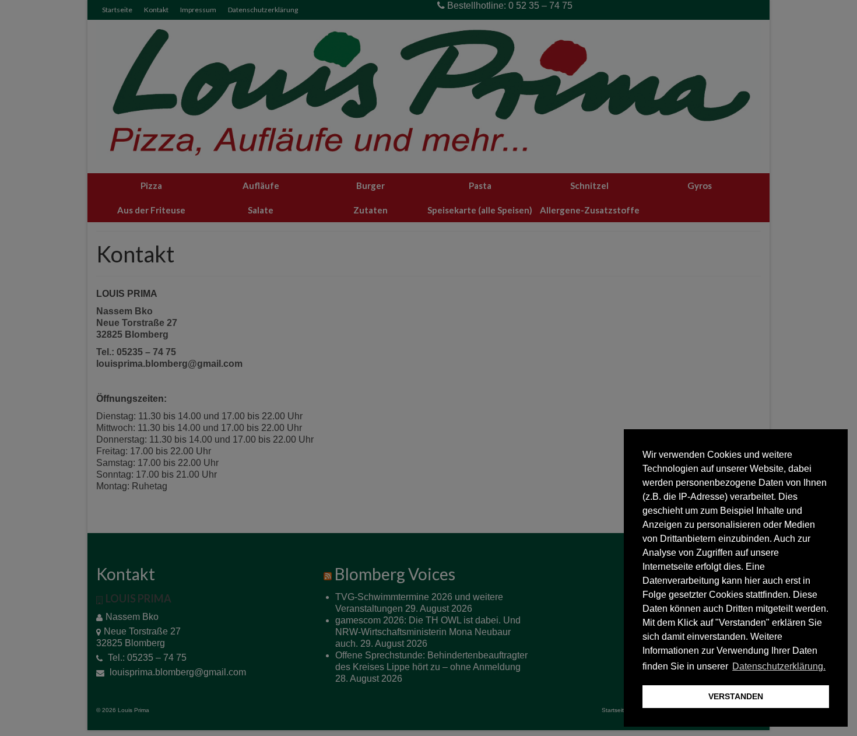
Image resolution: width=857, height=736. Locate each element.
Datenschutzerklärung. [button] (779, 666)
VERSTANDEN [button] (735, 696)
